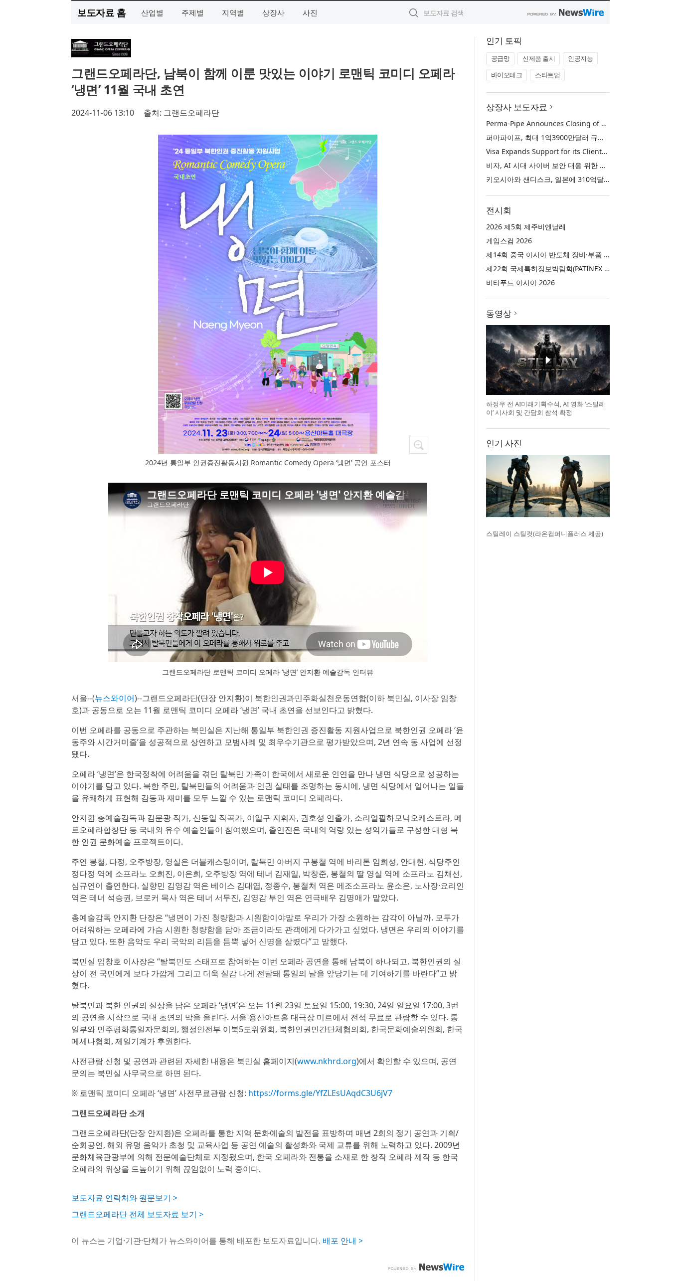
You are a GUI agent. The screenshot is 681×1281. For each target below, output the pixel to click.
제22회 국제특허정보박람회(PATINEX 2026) (554, 268)
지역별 (233, 12)
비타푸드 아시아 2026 (520, 282)
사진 (310, 12)
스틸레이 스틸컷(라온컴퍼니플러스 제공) (544, 533)
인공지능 (580, 58)
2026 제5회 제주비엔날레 (526, 226)
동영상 (498, 313)
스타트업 (547, 74)
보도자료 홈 (101, 12)
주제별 (192, 12)
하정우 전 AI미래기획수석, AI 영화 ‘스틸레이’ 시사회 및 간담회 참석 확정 (545, 408)
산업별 (152, 12)
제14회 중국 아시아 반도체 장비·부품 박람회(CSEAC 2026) (577, 254)
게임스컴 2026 (509, 240)
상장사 (273, 12)
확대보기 (418, 445)
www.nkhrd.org (326, 1061)
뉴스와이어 (115, 698)
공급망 (500, 58)
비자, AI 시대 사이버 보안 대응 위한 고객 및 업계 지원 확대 (578, 165)
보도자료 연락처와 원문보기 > (124, 1197)
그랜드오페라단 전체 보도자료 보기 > (137, 1214)
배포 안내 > (343, 1240)
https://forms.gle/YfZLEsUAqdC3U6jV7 (320, 1093)
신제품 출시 (538, 58)
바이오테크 (506, 74)
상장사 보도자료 (516, 107)
